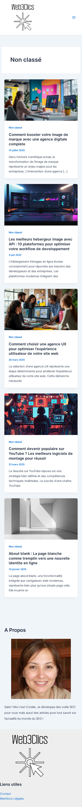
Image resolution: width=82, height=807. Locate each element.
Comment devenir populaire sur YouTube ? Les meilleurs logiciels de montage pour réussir (41, 453)
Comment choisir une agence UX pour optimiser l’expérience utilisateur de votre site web (37, 349)
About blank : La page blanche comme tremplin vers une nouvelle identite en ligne (39, 558)
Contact (5, 794)
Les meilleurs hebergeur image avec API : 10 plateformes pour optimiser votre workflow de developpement (40, 244)
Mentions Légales (12, 798)
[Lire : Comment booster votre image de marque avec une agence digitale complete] (40, 100)
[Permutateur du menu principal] (74, 17)
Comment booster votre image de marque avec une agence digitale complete (38, 139)
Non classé (15, 127)
